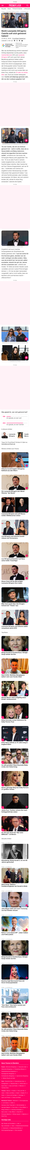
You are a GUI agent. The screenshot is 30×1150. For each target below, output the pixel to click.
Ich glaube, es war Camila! (15, 424)
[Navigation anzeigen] (2, 5)
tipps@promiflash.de (8, 444)
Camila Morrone (6, 55)
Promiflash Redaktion (19, 38)
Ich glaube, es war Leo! (13, 418)
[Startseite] (15, 5)
